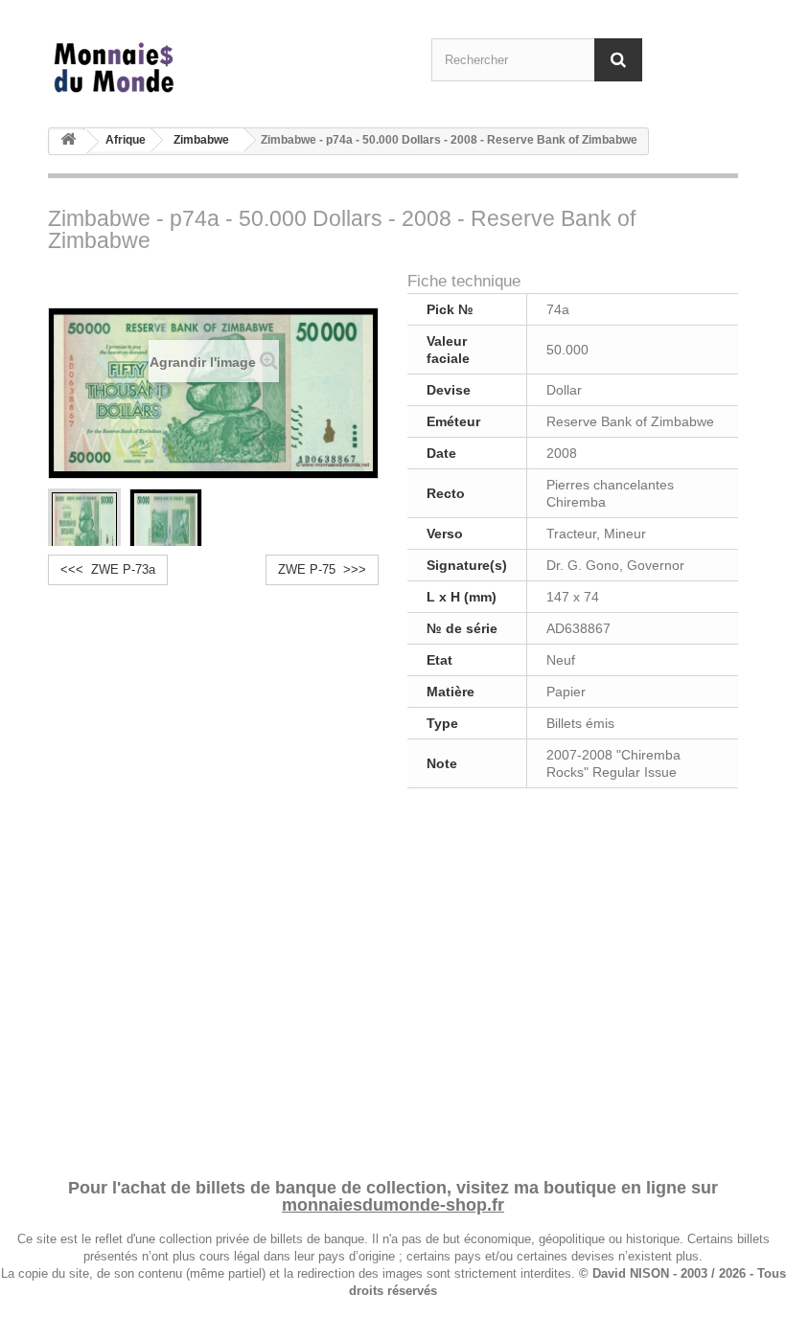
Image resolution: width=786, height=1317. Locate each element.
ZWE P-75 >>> (322, 569)
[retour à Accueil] (68, 142)
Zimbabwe (201, 140)
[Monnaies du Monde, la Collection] (153, 68)
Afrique (125, 140)
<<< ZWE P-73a (107, 569)
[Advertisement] (393, 980)
